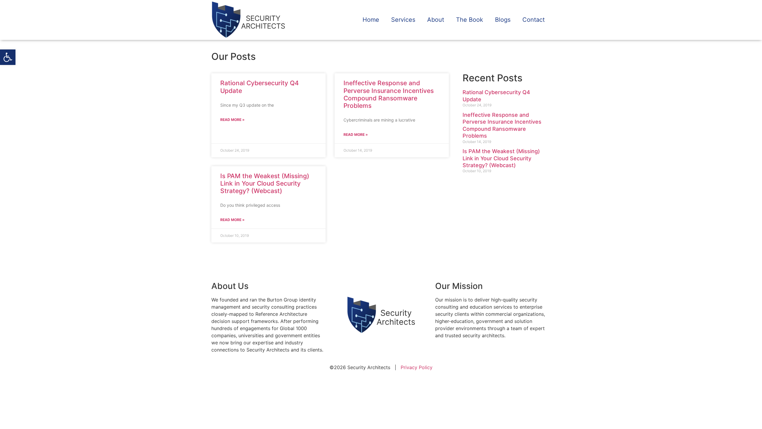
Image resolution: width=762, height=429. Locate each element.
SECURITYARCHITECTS (263, 22)
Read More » (232, 119)
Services (403, 19)
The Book (469, 19)
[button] (7, 57)
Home (371, 19)
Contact (533, 19)
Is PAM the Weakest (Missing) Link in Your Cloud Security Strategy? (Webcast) (264, 183)
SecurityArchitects (396, 317)
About (435, 19)
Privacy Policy (416, 367)
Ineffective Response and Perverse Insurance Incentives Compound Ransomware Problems (388, 94)
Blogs (502, 19)
